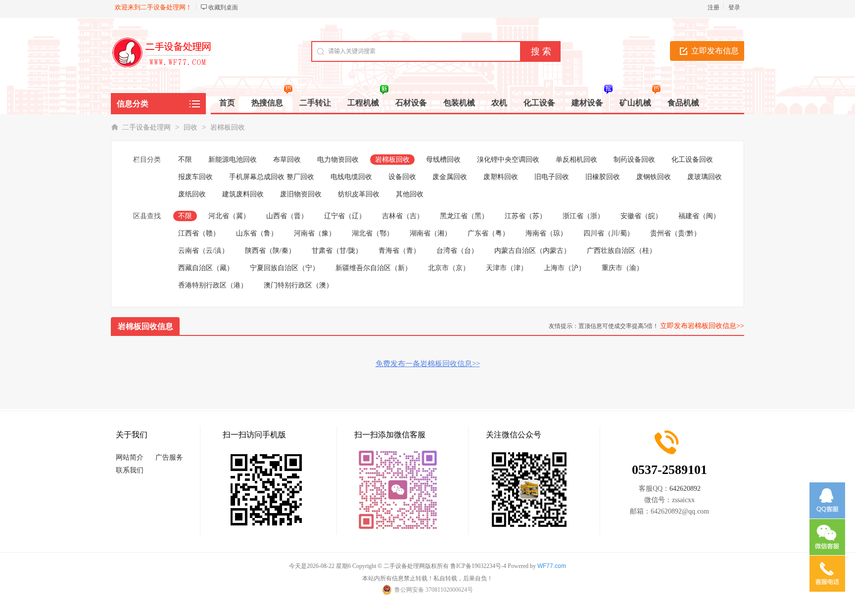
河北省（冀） (229, 216)
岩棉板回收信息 (145, 326)
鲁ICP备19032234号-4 (478, 566)
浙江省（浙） (583, 216)
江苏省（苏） (525, 216)
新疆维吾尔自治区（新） (373, 268)
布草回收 (287, 159)
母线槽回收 (443, 159)
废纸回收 (192, 194)
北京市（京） (449, 268)
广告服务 (169, 457)
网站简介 (129, 457)
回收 (190, 127)
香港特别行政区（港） (212, 285)
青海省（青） (399, 250)
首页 (227, 102)
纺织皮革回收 (359, 194)
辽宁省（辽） (345, 216)
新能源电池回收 (232, 159)
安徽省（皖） (641, 216)
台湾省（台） (457, 250)
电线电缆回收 (351, 177)
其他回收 (410, 194)
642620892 (685, 488)
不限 (185, 159)
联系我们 (129, 470)
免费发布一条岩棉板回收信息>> (428, 364)
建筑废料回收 (243, 194)
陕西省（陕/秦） (270, 250)
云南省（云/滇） (203, 250)
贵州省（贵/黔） (675, 233)
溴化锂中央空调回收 (508, 159)
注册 (713, 7)
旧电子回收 (551, 177)
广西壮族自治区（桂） (621, 250)
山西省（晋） (287, 216)
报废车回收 (195, 177)
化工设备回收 (692, 159)
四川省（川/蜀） (608, 233)
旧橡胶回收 (602, 177)
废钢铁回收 (653, 177)
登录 (734, 7)
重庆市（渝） (622, 268)
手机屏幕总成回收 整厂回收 (271, 177)
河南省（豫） (314, 233)
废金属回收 (449, 177)
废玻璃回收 (704, 177)
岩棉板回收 (227, 127)
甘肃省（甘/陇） (337, 250)
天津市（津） (506, 268)
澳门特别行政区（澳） (298, 285)
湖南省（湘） (430, 233)
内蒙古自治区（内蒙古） (532, 250)
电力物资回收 (338, 159)
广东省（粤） (488, 233)
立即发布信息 (715, 51)
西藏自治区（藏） (206, 268)
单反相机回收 (576, 159)
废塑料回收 (500, 177)
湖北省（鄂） (372, 233)
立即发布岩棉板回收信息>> (702, 326)
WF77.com (551, 566)
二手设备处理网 (146, 127)
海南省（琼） (546, 233)
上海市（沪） (564, 268)
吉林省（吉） (403, 216)
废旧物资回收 (301, 194)
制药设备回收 (634, 159)
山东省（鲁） (257, 233)
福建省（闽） (699, 216)
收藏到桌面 (223, 7)
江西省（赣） (199, 233)
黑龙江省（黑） (464, 216)
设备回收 (402, 177)
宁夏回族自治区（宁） (284, 268)
